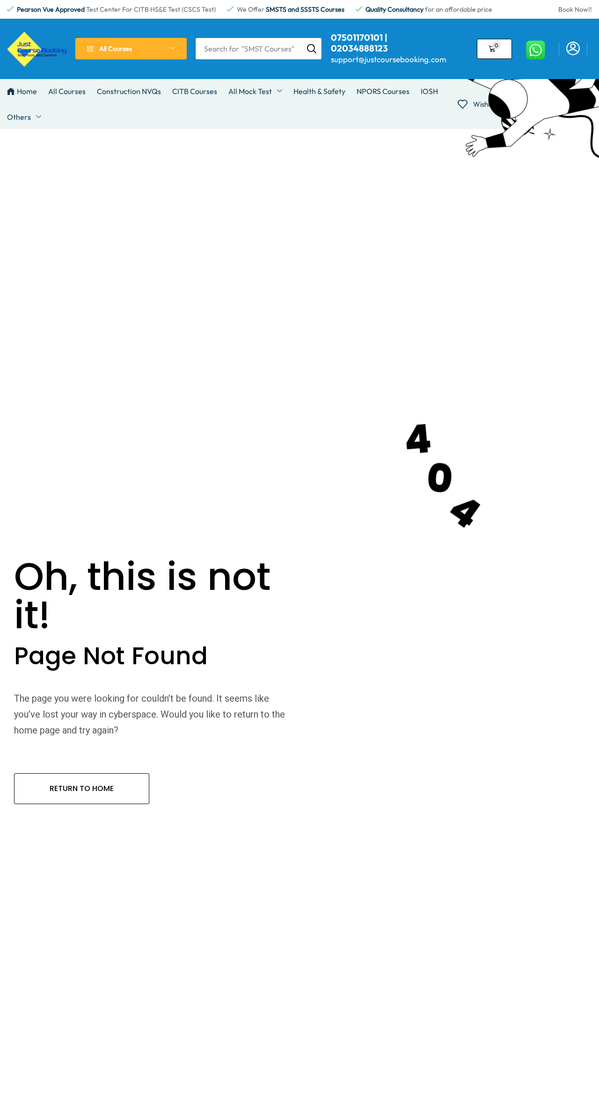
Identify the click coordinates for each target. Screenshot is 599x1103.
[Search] (311, 48)
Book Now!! (575, 9)
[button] (494, 49)
